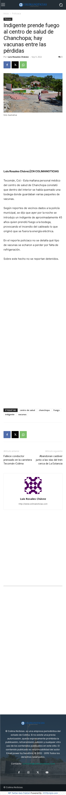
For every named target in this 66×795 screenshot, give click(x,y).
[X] (15, 64)
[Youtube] (47, 772)
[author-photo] (33, 493)
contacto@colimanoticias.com (38, 763)
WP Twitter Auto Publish (19, 793)
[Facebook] (7, 64)
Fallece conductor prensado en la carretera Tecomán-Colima (18, 460)
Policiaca (16, 13)
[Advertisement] (33, 143)
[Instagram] (28, 772)
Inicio (6, 13)
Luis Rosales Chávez (18, 56)
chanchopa (44, 410)
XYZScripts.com (50, 793)
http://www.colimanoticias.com (33, 504)
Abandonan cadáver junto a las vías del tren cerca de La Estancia (49, 460)
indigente (9, 414)
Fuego (57, 410)
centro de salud (27, 410)
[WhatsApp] (23, 64)
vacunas (22, 414)
